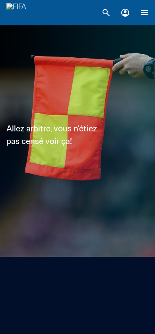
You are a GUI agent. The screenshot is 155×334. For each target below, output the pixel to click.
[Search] (106, 12)
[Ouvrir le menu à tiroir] (144, 12)
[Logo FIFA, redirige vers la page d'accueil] (16, 12)
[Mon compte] (125, 12)
